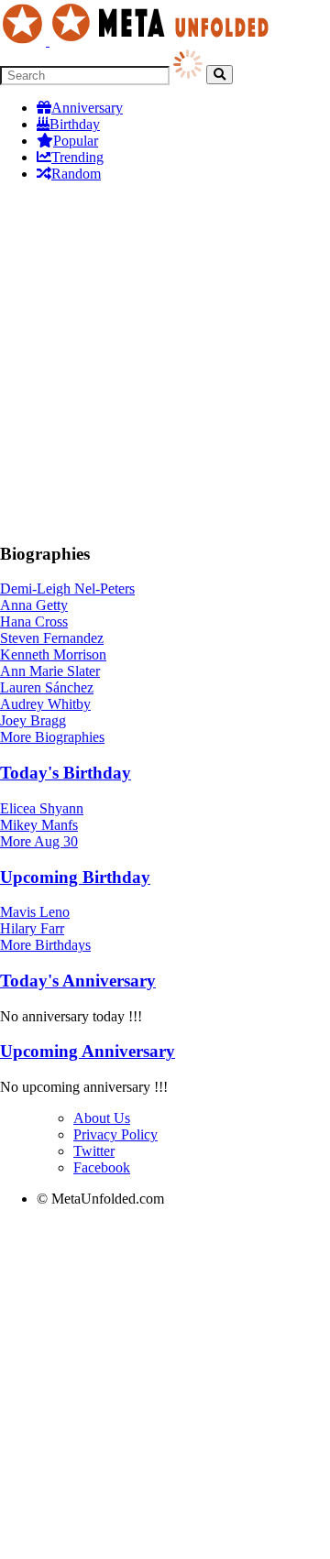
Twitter (94, 1151)
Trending (77, 157)
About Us (101, 1118)
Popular (75, 140)
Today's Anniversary (78, 980)
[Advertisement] (165, 362)
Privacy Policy (115, 1134)
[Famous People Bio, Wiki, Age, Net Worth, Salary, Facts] (139, 41)
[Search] (219, 74)
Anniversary (87, 107)
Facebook (101, 1167)
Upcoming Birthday (75, 877)
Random (76, 173)
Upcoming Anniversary (87, 1051)
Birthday (75, 124)
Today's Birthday (65, 772)
